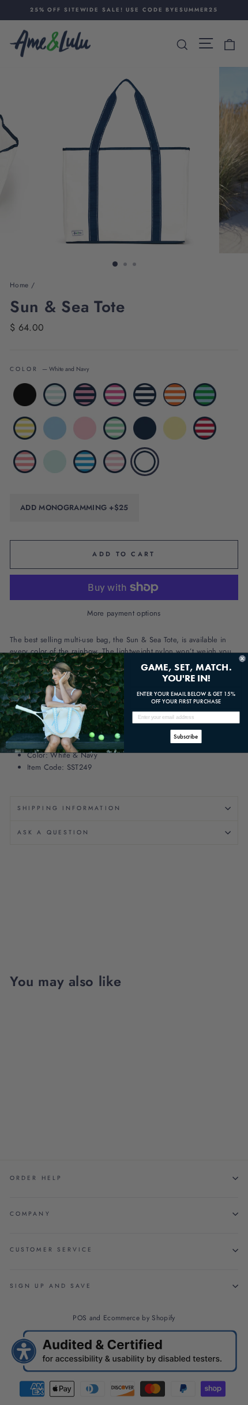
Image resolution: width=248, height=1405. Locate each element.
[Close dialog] (242, 658)
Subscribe (186, 736)
